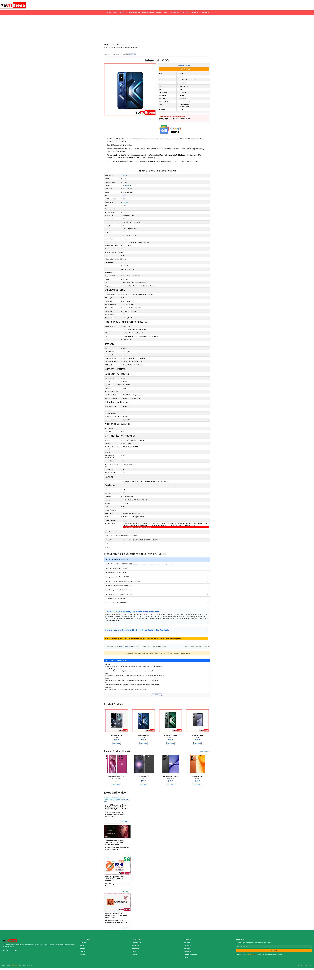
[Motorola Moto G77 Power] (116, 764)
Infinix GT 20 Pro (116, 735)
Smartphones (136, 943)
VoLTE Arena (250, 954)
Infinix (123, 54)
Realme (82, 955)
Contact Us (205, 12)
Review (158, 12)
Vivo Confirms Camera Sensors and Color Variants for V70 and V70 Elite (116, 842)
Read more (185, 653)
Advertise (187, 949)
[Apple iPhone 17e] (143, 764)
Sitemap (186, 958)
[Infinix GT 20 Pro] (116, 720)
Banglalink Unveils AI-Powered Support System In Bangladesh (116, 915)
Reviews (134, 955)
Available (125, 202)
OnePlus (82, 952)
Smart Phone (115, 54)
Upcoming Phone (134, 12)
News (165, 12)
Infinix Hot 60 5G (197, 735)
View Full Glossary (157, 695)
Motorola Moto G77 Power (116, 776)
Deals (115, 12)
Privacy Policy (188, 952)
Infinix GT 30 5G (143, 735)
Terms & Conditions (190, 955)
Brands (122, 12)
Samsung (83, 943)
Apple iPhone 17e (143, 776)
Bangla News (174, 12)
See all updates (204, 751)
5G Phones (135, 945)
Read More (124, 821)
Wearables (135, 949)
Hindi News (185, 12)
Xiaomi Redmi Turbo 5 (170, 776)
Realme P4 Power (197, 776)
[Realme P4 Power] (197, 764)
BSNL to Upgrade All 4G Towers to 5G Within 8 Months (114, 879)
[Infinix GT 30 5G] (143, 720)
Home (109, 12)
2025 (124, 195)
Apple (82, 945)
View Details (116, 743)
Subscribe (274, 950)
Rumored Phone (148, 12)
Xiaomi (82, 949)
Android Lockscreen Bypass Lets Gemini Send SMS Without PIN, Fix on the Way (116, 807)
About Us (195, 12)
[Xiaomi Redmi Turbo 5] (170, 764)
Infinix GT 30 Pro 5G (170, 735)
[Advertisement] (157, 30)
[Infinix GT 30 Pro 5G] (170, 720)
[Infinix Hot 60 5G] (197, 720)
